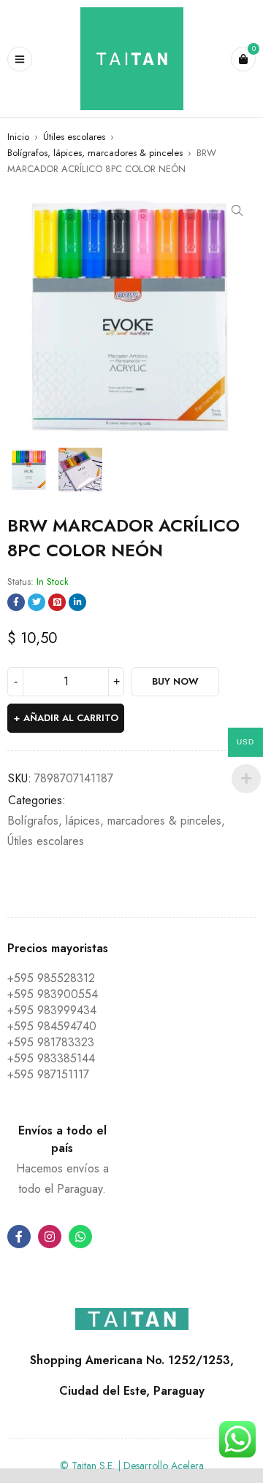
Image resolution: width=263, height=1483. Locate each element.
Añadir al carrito (70, 718)
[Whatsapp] (80, 1236)
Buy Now (175, 681)
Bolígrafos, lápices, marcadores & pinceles (95, 153)
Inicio (18, 137)
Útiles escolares (74, 137)
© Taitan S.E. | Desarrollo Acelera (132, 1465)
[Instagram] (49, 1236)
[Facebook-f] (19, 1236)
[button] (237, 211)
